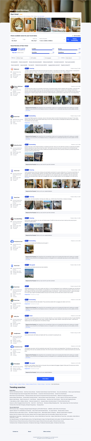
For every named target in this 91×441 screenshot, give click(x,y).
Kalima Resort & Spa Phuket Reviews (17, 395)
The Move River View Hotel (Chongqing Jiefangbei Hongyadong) (23, 404)
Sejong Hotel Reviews (41, 399)
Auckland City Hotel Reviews (61, 393)
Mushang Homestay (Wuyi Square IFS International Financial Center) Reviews (41, 395)
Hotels (15, 384)
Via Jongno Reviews (53, 410)
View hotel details (40, 16)
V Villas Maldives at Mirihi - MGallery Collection (19, 401)
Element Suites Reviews (14, 399)
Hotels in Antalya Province (31, 384)
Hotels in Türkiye (21, 384)
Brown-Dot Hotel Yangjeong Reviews (68, 399)
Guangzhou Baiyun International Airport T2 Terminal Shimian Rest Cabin (55, 401)
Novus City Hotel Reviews (62, 391)
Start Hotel (48, 384)
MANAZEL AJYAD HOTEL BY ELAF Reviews (57, 408)
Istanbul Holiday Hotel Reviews (16, 397)
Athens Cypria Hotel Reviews (74, 391)
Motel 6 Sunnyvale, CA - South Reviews (28, 399)
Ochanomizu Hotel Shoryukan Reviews (46, 393)
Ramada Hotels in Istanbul (63, 410)
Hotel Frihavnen (40, 402)
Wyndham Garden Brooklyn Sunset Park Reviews (46, 391)
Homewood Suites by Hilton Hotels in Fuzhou (19, 412)
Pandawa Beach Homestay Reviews (30, 397)
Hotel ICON (33, 402)
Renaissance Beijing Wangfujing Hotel (51, 402)
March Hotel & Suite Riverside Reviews (40, 410)
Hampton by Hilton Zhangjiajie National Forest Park (20, 402)
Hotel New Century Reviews (29, 391)
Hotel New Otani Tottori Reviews (53, 399)
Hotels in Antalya (41, 384)
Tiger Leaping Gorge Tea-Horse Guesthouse (69, 402)
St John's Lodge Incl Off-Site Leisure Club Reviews (66, 397)
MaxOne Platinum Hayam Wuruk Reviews (47, 397)
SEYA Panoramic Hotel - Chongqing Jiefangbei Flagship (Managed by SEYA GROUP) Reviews (28, 408)
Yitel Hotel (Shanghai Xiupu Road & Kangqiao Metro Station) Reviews (23, 393)
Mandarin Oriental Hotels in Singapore (64, 412)
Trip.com (11, 384)
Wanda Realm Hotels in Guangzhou (49, 412)
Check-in (13, 38)
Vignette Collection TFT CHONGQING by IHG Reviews (20, 410)
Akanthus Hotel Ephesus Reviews (16, 391)
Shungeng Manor (40, 404)
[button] (80, 2)
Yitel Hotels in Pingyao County (35, 412)
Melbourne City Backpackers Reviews (65, 395)
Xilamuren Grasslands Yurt (34, 401)
